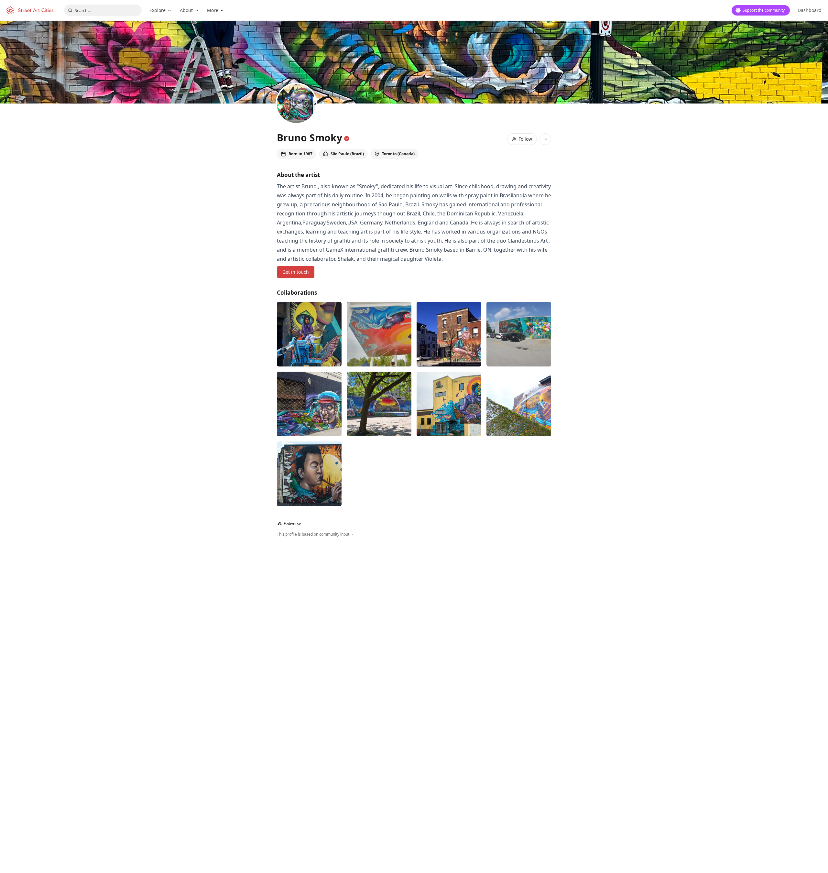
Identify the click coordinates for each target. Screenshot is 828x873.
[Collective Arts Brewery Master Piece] (518, 334)
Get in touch (295, 272)
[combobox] (103, 10)
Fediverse (289, 523)
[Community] (379, 404)
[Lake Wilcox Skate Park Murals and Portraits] (379, 334)
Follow (525, 139)
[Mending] (518, 404)
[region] (414, 607)
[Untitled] (309, 334)
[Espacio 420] (309, 404)
